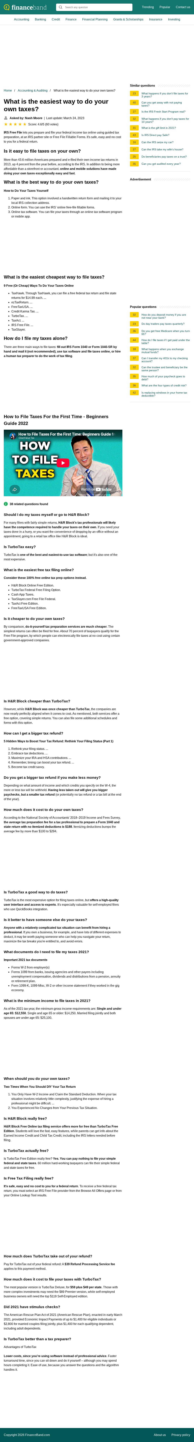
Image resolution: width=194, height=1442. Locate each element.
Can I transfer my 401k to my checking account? (165, 360)
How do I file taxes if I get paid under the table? (166, 342)
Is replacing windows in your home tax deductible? (164, 394)
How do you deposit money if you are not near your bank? (164, 316)
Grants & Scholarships (128, 19)
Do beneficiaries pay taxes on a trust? (164, 156)
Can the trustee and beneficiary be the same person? (165, 369)
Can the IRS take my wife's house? (162, 149)
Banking (40, 19)
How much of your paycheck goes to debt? (163, 378)
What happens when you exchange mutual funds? (163, 351)
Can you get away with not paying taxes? (162, 104)
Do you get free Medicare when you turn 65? (166, 332)
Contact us (183, 7)
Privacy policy (180, 1435)
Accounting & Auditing (33, 90)
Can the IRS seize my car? (158, 142)
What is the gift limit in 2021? (159, 127)
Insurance (155, 19)
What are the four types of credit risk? (164, 385)
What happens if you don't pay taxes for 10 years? (165, 120)
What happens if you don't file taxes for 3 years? (165, 95)
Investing (174, 19)
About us (160, 1435)
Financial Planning (95, 19)
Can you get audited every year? (161, 163)
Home (8, 90)
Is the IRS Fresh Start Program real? (163, 111)
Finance (71, 19)
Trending (148, 7)
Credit (56, 19)
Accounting (21, 19)
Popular (165, 7)
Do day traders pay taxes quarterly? (163, 323)
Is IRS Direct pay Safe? (155, 135)
